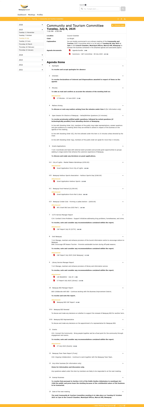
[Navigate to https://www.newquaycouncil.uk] (24, 7)
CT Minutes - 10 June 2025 (68, 98)
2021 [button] (21, 70)
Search (82, 5)
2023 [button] (21, 60)
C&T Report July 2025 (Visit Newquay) (72, 255)
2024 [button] (21, 55)
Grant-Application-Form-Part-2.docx (71, 194)
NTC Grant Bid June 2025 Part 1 (70, 207)
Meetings (31, 15)
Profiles (40, 15)
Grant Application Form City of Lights (72, 168)
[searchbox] (100, 8)
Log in (121, 405)
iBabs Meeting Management (104, 405)
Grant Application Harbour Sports (71, 181)
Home (28, 19)
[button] (123, 8)
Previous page (119, 25)
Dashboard (22, 15)
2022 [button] (21, 65)
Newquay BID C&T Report (67, 302)
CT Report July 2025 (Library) (69, 280)
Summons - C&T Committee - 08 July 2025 (90, 54)
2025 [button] (21, 30)
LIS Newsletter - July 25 (66, 277)
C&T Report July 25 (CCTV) (68, 229)
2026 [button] (21, 25)
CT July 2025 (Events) (66, 346)
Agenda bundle (79, 50)
